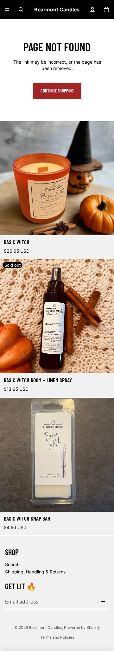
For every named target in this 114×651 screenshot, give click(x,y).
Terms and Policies (57, 637)
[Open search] (21, 9)
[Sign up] (103, 601)
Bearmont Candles (45, 627)
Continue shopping (57, 90)
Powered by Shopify (82, 627)
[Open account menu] (92, 9)
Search (12, 564)
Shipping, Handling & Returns (35, 571)
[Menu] (7, 9)
